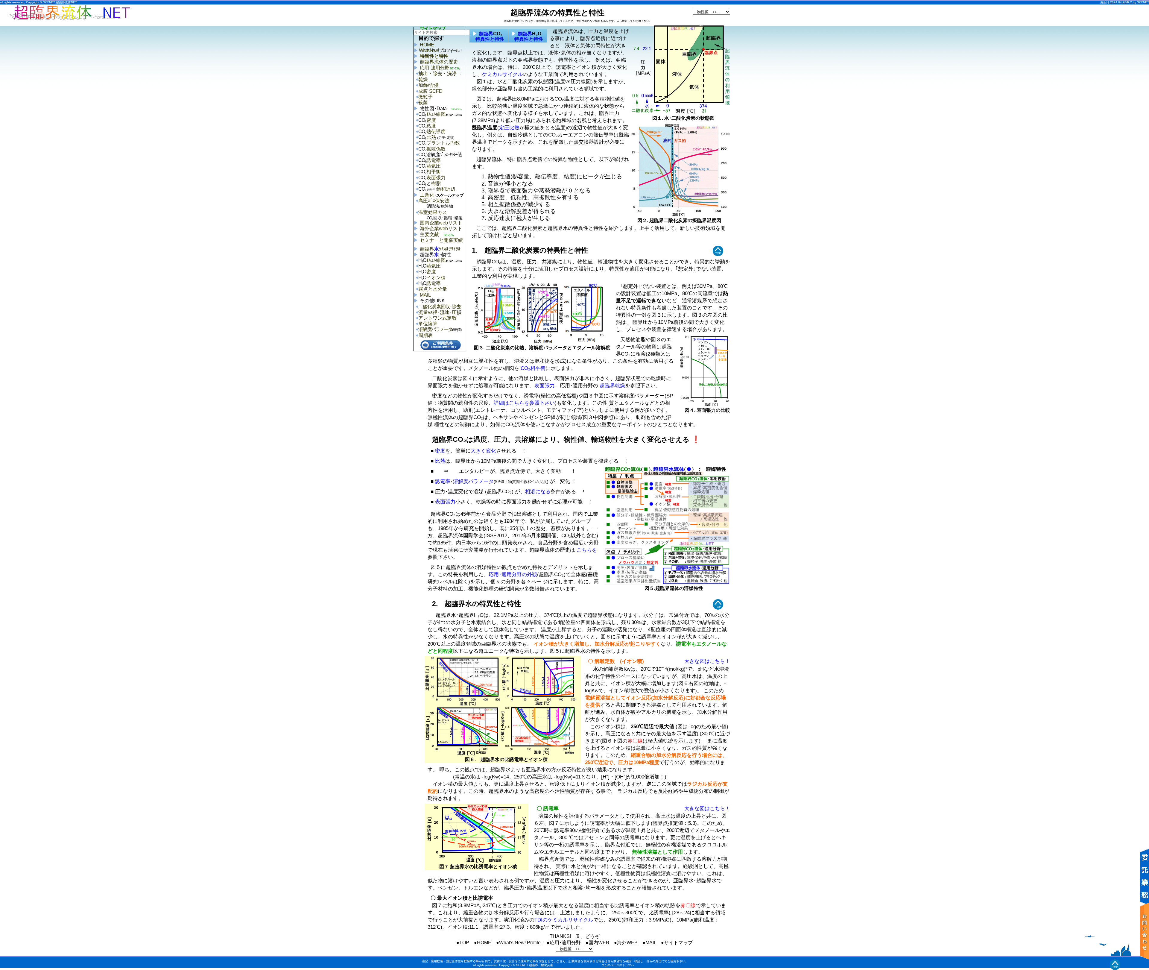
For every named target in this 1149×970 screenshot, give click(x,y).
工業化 (441, 195)
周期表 (425, 335)
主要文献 (429, 234)
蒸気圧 (433, 166)
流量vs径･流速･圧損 (439, 312)
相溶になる (538, 491)
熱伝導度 (436, 131)
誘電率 (433, 160)
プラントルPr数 (443, 142)
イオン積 (436, 277)
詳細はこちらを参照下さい (524, 403)
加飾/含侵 (428, 85)
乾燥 (423, 79)
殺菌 (423, 102)
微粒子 (425, 96)
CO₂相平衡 (533, 368)
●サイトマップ (677, 942)
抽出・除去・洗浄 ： (440, 73)
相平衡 (433, 171)
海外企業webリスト (441, 228)
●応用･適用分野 (564, 942)
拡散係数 (436, 148)
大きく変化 (483, 451)
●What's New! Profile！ (520, 942)
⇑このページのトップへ (618, 965)
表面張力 (436, 177)
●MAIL (649, 942)
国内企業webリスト (441, 222)
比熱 (440, 137)
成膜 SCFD (430, 91)
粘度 (431, 125)
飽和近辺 (440, 189)
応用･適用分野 (434, 67)
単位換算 (427, 323)
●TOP (462, 942)
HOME (427, 44)
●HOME (482, 942)
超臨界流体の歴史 (439, 61)
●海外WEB (626, 942)
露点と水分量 (432, 289)
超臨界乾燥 (612, 385)
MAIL (425, 294)
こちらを (586, 550)
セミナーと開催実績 (441, 240)
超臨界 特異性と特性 (487, 36)
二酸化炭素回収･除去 (439, 306)
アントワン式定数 (437, 318)
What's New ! (440, 50)
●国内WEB (597, 942)
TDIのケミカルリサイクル (563, 920)
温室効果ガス (440, 215)
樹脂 (436, 183)
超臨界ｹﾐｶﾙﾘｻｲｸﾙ (440, 248)
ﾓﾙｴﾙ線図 (436, 114)
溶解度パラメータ (435, 329)
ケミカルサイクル (502, 74)
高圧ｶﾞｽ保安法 (435, 203)
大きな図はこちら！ (707, 661)
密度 (431, 120)
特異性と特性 (434, 56)
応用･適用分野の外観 (513, 574)
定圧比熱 (509, 127)
